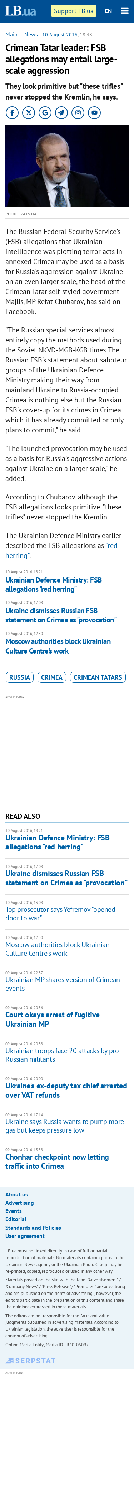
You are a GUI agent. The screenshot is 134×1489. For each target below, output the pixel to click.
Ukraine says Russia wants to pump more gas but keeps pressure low (64, 1126)
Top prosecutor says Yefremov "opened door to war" (60, 914)
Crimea (52, 677)
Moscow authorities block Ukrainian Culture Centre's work (57, 645)
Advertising (19, 1202)
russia (19, 677)
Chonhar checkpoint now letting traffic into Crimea (57, 1161)
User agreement (25, 1235)
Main (11, 34)
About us (16, 1194)
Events (13, 1210)
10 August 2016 (60, 34)
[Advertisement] (67, 752)
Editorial (15, 1219)
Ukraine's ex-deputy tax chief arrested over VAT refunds (66, 1090)
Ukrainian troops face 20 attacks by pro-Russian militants (63, 1055)
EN (108, 11)
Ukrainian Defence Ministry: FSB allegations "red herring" (53, 584)
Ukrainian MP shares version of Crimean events (62, 984)
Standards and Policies (33, 1227)
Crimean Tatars (98, 677)
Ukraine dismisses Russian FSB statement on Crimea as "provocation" (60, 615)
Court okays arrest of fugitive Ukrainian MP (52, 1019)
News (31, 34)
